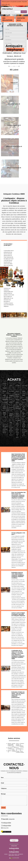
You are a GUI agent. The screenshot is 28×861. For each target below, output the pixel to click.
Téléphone (4, 788)
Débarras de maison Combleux (21, 750)
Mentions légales (14, 855)
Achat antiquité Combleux (17, 744)
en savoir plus (14, 92)
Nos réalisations (7, 19)
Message (3, 793)
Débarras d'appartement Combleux (8, 744)
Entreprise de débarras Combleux (21, 745)
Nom (2, 777)
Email (2, 783)
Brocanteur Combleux (8, 748)
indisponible (7, 823)
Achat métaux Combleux (13, 750)
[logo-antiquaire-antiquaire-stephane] (14, 841)
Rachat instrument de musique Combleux (17, 750)
